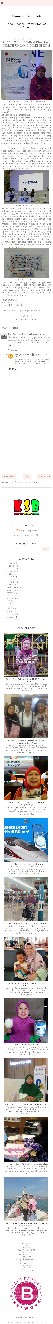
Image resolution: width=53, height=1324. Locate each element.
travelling (24, 1270)
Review (24, 1266)
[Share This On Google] (32, 316)
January (11, 617)
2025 (10, 563)
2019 (10, 579)
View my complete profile (26, 535)
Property (24, 1263)
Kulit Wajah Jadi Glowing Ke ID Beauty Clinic (26, 1104)
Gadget (24, 1252)
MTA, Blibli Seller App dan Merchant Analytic (26, 1164)
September (12, 595)
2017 (10, 585)
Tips (24, 1268)
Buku (25, 1245)
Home (27, 476)
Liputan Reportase (24, 1259)
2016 (10, 619)
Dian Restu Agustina (17, 334)
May (9, 606)
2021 (10, 574)
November (12, 590)
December (12, 587)
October (11, 593)
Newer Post (9, 476)
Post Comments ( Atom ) (26, 482)
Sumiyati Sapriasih (26, 16)
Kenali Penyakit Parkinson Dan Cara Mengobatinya (26, 803)
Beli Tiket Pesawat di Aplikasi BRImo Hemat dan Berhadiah (26, 1224)
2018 (10, 582)
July (9, 601)
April (9, 609)
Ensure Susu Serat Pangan (26, 1045)
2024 (10, 566)
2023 (10, 568)
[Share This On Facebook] (20, 316)
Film (24, 1248)
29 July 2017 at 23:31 (35, 334)
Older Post (44, 476)
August (10, 598)
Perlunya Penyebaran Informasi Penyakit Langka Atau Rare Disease (26, 742)
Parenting (24, 1261)
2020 (10, 577)
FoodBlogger (24, 1250)
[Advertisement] (26, 443)
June (9, 603)
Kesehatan (31, 320)
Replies (14, 350)
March (10, 611)
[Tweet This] (24, 316)
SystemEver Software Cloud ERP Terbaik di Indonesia (26, 680)
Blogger (32, 1317)
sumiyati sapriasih (23, 355)
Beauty (24, 1243)
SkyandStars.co (37, 1322)
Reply (10, 346)
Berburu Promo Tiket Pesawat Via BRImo (26, 924)
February (11, 614)
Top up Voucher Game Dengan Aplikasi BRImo (27, 984)
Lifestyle (24, 1257)
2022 (10, 571)
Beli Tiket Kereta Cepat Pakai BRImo (26, 864)
